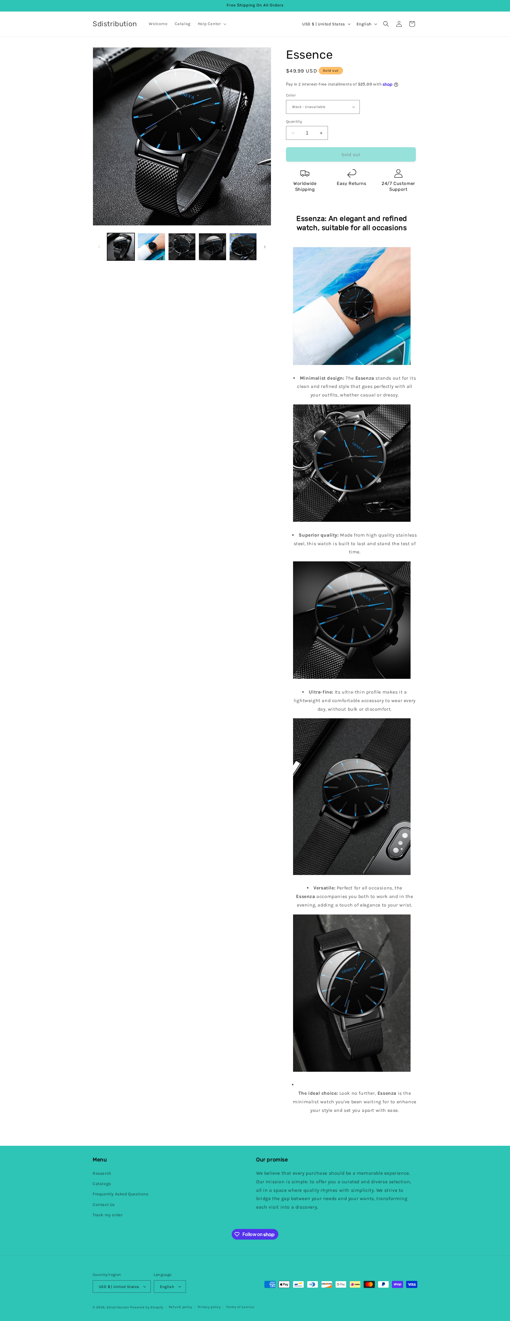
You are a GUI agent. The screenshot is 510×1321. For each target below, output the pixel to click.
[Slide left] (99, 246)
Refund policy (180, 1307)
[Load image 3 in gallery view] (182, 246)
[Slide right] (264, 246)
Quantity (294, 121)
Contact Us (104, 1204)
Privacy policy (209, 1307)
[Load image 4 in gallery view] (212, 246)
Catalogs (102, 1183)
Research (102, 1173)
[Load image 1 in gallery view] (121, 246)
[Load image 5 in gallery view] (243, 246)
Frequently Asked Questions (120, 1194)
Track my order (107, 1214)
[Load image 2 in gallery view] (151, 246)
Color (291, 95)
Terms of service (240, 1307)
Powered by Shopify (146, 1307)
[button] (211, 24)
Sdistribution (118, 1307)
